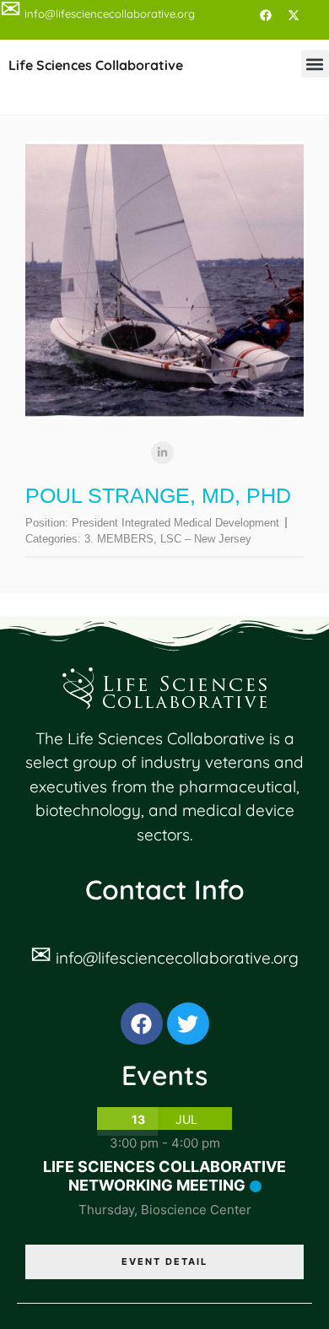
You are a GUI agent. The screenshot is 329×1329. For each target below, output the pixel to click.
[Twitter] (188, 1023)
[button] (315, 64)
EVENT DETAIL (164, 1261)
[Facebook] (266, 15)
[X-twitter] (293, 15)
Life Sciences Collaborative (95, 65)
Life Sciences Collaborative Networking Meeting (164, 1176)
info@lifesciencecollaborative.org (177, 958)
